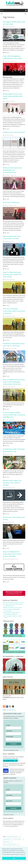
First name (9, 795)
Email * (8, 789)
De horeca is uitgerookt (11, 202)
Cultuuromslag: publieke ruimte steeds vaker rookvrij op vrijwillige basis (14, 415)
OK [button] (14, 858)
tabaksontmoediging (13, 836)
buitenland (7, 841)
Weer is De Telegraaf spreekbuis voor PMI (13, 602)
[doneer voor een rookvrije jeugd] (14, 597)
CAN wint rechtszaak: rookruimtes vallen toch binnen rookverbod (14, 311)
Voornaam (9, 731)
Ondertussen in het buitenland (14, 132)
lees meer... (7, 52)
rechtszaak (19, 839)
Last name (9, 801)
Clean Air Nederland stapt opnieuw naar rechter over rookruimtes (12, 274)
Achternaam (9, 736)
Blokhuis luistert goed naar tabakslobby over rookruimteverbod (12, 170)
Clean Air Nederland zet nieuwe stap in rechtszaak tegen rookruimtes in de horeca (14, 382)
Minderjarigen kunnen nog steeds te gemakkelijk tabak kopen (12, 96)
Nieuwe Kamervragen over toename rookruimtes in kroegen (12, 482)
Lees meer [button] (22, 854)
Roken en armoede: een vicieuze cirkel (13, 607)
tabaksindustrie (8, 839)
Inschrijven (13, 744)
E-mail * (8, 725)
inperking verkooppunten (11, 844)
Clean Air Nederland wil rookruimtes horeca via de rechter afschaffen (12, 554)
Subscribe (13, 808)
